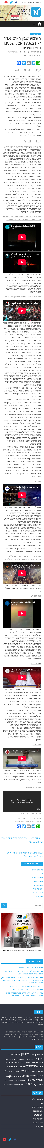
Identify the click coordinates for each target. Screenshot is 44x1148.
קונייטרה (8, 1080)
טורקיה (14, 1066)
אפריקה (10, 1054)
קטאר (34, 1085)
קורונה (40, 1084)
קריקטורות (39, 896)
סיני (7, 1076)
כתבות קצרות (38, 885)
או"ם (41, 1054)
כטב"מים (12, 1072)
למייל (34, 1039)
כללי (41, 873)
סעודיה (39, 1080)
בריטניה (30, 1059)
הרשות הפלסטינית (13, 52)
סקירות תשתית (38, 892)
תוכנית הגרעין (11, 1085)
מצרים (29, 55)
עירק (28, 1080)
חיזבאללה (31, 1066)
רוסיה (29, 1084)
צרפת (13, 1080)
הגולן (6, 1059)
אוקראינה (34, 1054)
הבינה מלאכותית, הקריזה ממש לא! (31, 967)
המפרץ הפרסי (26, 1062)
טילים (9, 1067)
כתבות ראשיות (35, 34)
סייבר (13, 1076)
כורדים (17, 1072)
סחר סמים (19, 1076)
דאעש (19, 1059)
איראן (25, 1053)
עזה (25, 55)
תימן (4, 1084)
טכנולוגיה (38, 1071)
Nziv (25, 52)
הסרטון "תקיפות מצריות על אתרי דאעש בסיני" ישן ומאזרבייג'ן (25, 854)
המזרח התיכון (37, 1062)
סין (10, 1076)
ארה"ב (38, 1058)
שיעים (17, 1084)
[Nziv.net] (40, 24)
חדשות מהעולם (37, 870)
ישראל (34, 55)
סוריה (25, 1075)
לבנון (40, 1076)
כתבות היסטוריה (37, 877)
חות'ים (40, 1066)
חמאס (39, 55)
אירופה (17, 1054)
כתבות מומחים (38, 881)
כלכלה (7, 1071)
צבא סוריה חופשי (20, 1080)
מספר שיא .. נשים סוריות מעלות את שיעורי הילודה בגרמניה (22, 840)
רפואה (23, 1084)
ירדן (31, 1071)
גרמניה (23, 1059)
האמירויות (12, 1059)
